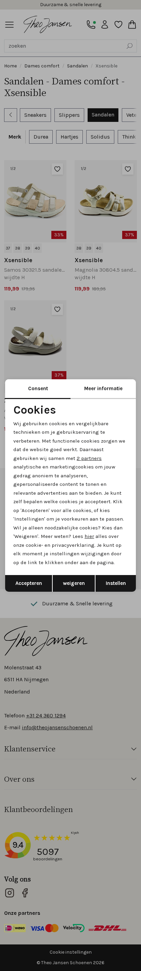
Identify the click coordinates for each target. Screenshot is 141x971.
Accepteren (28, 583)
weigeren (74, 583)
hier (89, 536)
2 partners (89, 458)
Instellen (116, 583)
